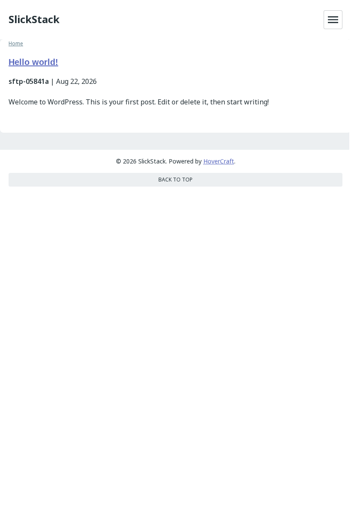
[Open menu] (333, 19)
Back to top (175, 179)
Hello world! (33, 62)
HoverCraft (218, 161)
